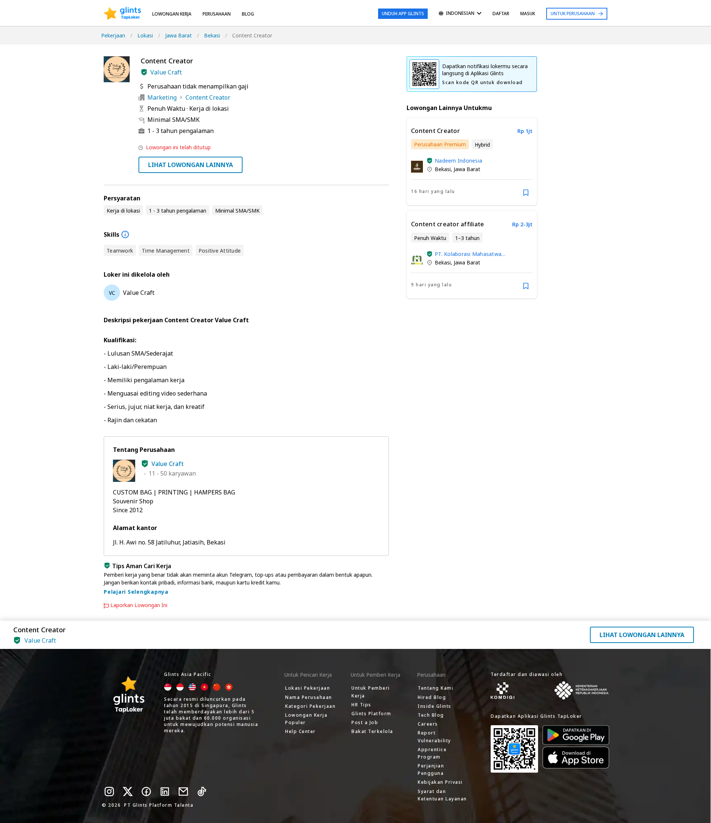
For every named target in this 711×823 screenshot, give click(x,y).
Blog (248, 14)
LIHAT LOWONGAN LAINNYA (190, 165)
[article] (472, 161)
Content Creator (208, 97)
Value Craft (166, 72)
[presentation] (122, 13)
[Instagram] (109, 791)
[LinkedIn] (164, 791)
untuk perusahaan (573, 13)
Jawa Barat (178, 35)
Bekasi (212, 35)
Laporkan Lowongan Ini (138, 605)
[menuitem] (460, 14)
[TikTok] (201, 791)
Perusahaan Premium (440, 144)
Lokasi (145, 35)
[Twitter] (127, 791)
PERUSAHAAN (217, 14)
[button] (144, 72)
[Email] (183, 791)
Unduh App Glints (403, 13)
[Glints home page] (122, 13)
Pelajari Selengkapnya (136, 591)
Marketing (162, 97)
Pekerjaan (113, 35)
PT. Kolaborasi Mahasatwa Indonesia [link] (468, 253)
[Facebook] (146, 791)
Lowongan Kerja (171, 14)
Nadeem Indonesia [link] (458, 160)
